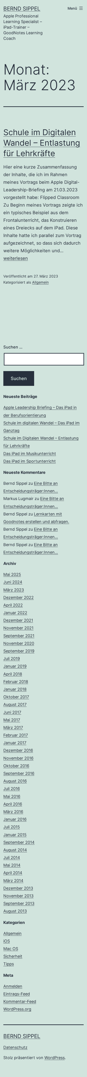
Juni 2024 (12, 582)
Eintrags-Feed (16, 994)
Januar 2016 (15, 819)
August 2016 (15, 781)
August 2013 (15, 911)
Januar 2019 (15, 666)
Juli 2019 (11, 658)
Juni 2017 (12, 712)
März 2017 (13, 727)
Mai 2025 (12, 574)
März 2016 (13, 811)
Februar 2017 (15, 735)
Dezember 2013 (18, 888)
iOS (6, 941)
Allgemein (40, 282)
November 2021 (18, 628)
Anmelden (12, 986)
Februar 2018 (15, 681)
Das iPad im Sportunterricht (29, 461)
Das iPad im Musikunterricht (29, 453)
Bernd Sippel (21, 8)
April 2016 (12, 804)
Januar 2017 (14, 742)
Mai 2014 (12, 865)
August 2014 (15, 850)
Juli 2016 (11, 788)
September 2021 (18, 635)
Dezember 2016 (18, 750)
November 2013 (18, 895)
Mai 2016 (11, 796)
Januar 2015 (15, 834)
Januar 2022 (15, 612)
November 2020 (18, 643)
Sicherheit (12, 956)
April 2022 (13, 605)
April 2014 (12, 872)
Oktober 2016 (16, 765)
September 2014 (19, 842)
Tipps (8, 964)
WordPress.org (17, 1009)
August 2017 (15, 704)
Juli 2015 (11, 827)
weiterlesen (15, 258)
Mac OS (10, 948)
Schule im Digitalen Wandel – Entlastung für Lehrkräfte (41, 142)
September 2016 (18, 773)
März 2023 (13, 590)
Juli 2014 (11, 857)
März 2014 (13, 880)
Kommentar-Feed (19, 1001)
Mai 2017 (11, 720)
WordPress (54, 1057)
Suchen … (13, 347)
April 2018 (12, 674)
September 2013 (18, 903)
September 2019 (18, 651)
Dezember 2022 (18, 597)
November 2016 (18, 758)
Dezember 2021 (18, 620)
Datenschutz (15, 1047)
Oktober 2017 (16, 696)
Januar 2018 (15, 689)
